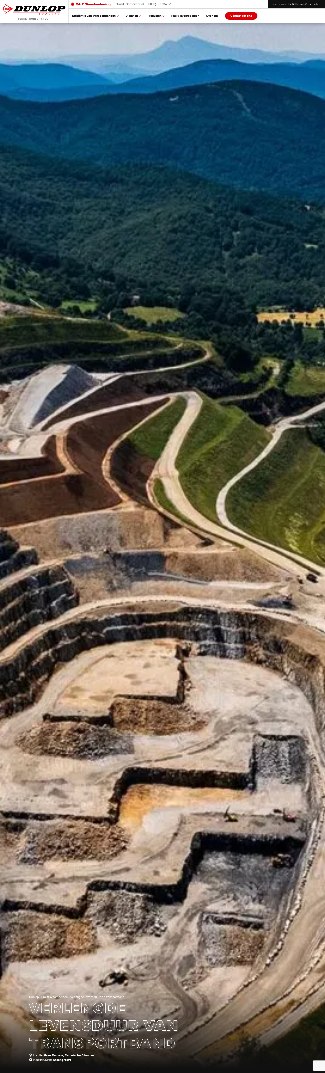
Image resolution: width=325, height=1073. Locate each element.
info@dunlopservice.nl (129, 4)
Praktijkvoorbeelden (185, 16)
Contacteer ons (241, 16)
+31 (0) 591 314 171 (159, 4)
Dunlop (34, 997)
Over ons (212, 16)
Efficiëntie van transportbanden (94, 16)
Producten (154, 16)
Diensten (131, 16)
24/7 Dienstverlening (93, 4)
